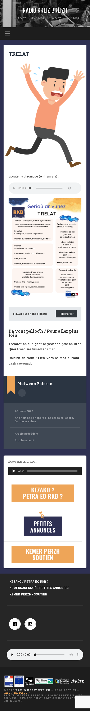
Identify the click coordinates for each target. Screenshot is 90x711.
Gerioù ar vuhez (25, 421)
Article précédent (26, 433)
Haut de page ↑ (17, 692)
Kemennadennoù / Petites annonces (39, 588)
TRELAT (19, 53)
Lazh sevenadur (21, 363)
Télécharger (66, 313)
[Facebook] (16, 624)
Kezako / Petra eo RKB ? (29, 582)
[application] (45, 471)
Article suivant (24, 440)
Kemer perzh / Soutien (28, 594)
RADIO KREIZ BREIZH (45, 10)
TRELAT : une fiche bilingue (30, 313)
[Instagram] (31, 624)
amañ (51, 349)
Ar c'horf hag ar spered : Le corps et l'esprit (44, 417)
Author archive (22, 393)
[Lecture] (14, 471)
